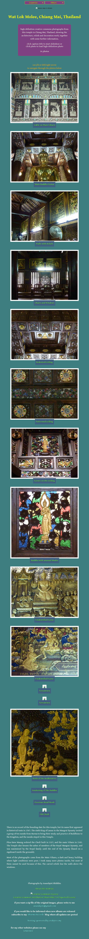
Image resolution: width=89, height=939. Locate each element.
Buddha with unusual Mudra (44, 560)
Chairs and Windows (44, 303)
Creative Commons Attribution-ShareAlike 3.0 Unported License (44, 897)
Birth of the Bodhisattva (44, 778)
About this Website (44, 889)
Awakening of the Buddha (44, 790)
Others (53, 3)
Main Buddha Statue (44, 184)
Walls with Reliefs (44, 244)
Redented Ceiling (44, 362)
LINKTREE (28, 931)
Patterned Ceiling (44, 421)
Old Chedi (44, 814)
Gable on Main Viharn (44, 125)
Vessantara (44, 691)
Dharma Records (36, 914)
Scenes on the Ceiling (44, 481)
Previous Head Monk (44, 802)
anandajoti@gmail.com (44, 906)
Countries (33, 3)
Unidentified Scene (44, 620)
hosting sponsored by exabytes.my (44, 920)
